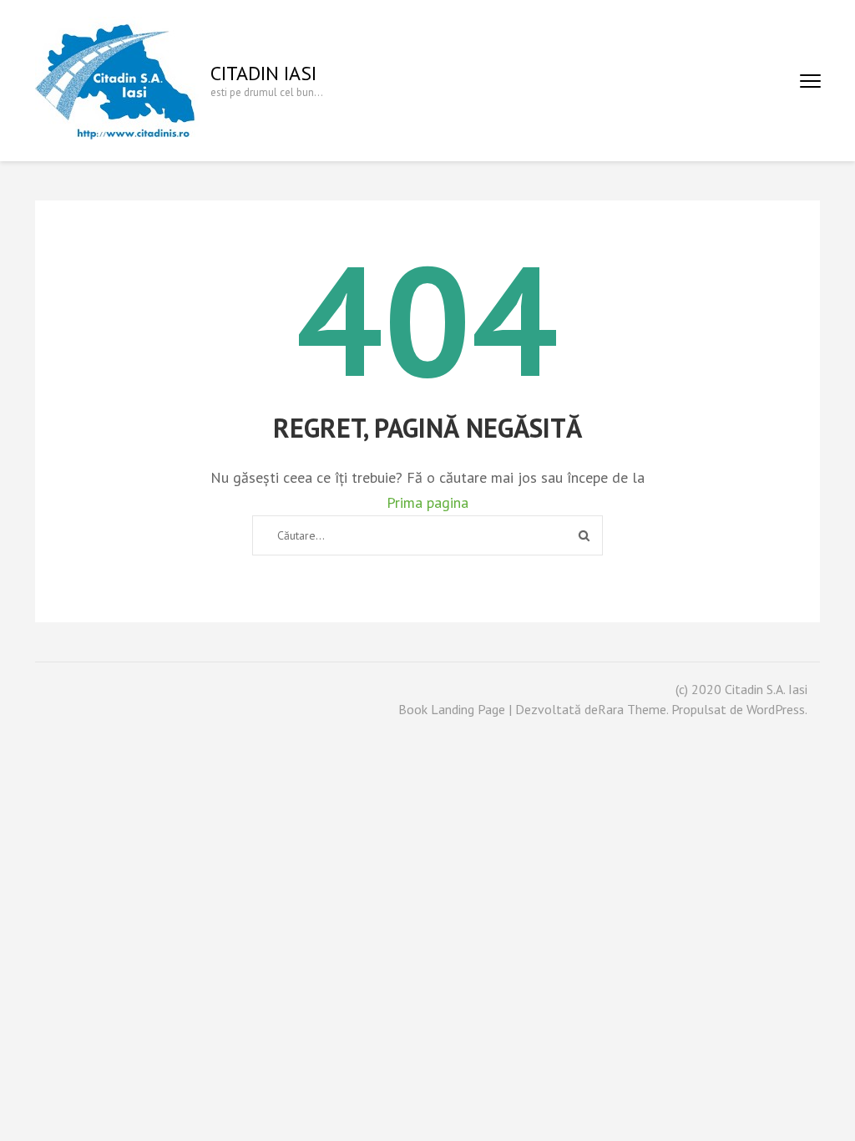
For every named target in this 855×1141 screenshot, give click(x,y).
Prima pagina (427, 502)
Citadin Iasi (263, 73)
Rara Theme (632, 709)
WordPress (775, 709)
